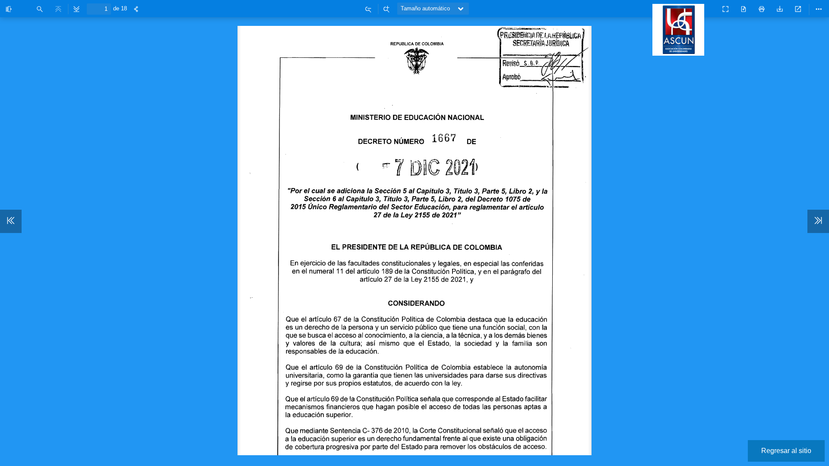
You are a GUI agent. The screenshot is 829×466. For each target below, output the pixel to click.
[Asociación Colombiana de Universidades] (680, 51)
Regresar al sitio (786, 450)
